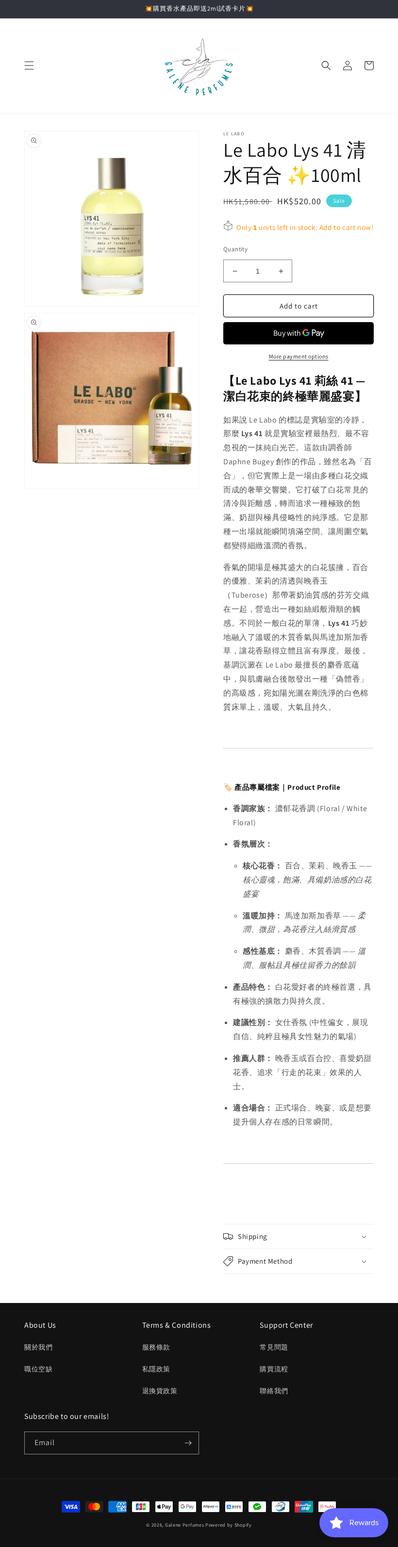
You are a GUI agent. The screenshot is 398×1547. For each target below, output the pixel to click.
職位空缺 (38, 1369)
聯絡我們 (274, 1390)
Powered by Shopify (228, 1525)
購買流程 (274, 1369)
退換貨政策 (160, 1390)
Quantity (235, 249)
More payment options (299, 356)
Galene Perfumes (184, 1525)
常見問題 (274, 1347)
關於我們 (38, 1347)
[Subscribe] (188, 1443)
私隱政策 (156, 1369)
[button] (29, 65)
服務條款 (156, 1347)
